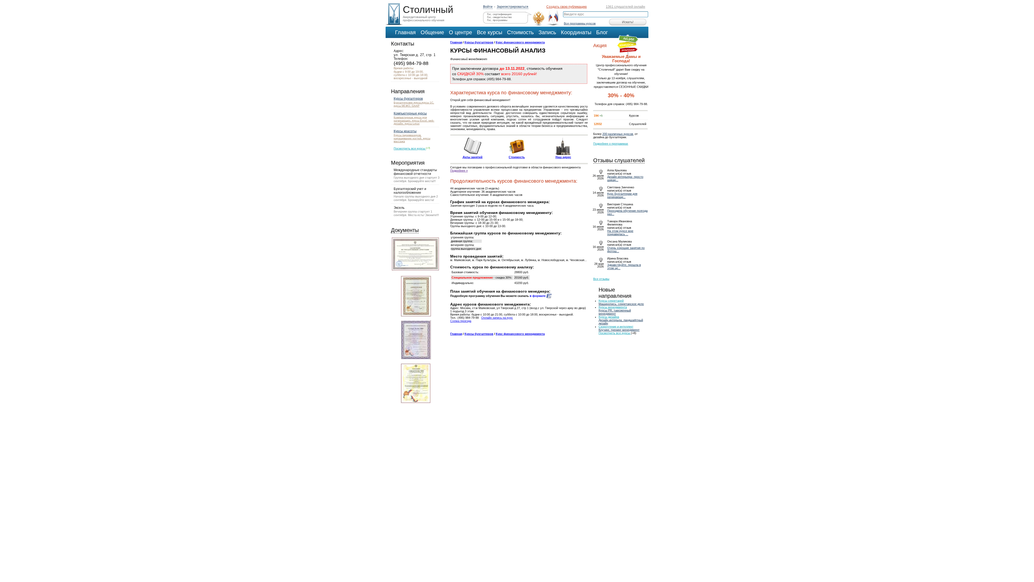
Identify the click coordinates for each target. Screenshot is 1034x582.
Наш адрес (563, 157)
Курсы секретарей (611, 300)
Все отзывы (601, 278)
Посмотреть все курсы (410, 148)
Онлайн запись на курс (497, 317)
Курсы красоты (405, 131)
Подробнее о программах (610, 143)
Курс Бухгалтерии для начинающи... (622, 195)
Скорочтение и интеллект (616, 326)
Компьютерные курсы (410, 113)
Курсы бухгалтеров (408, 99)
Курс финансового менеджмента (520, 42)
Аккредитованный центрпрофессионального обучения (427, 13)
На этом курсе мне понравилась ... (620, 232)
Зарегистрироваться (512, 7)
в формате (538, 295)
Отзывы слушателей (619, 160)
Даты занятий (473, 157)
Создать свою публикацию (566, 7)
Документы (405, 230)
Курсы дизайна (609, 316)
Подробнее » (459, 170)
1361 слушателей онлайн (625, 7)
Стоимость (517, 157)
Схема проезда (460, 321)
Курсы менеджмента (613, 307)
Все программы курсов (580, 23)
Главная (456, 42)
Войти (487, 7)
